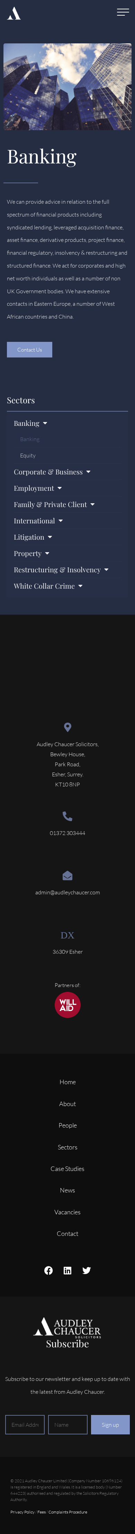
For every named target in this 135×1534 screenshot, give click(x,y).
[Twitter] (86, 1270)
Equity (28, 455)
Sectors (21, 399)
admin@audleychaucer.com (67, 892)
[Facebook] (48, 1270)
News (67, 1190)
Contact (67, 1233)
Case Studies (67, 1168)
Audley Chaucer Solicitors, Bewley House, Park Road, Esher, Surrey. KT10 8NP (68, 764)
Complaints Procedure (67, 1512)
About (67, 1103)
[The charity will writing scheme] (68, 1016)
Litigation (29, 536)
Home (68, 1082)
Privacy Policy (22, 1512)
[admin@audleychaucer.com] (67, 875)
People (67, 1125)
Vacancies (67, 1212)
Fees (41, 1512)
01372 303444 (67, 832)
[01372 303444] (67, 816)
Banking (29, 439)
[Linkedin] (67, 1270)
